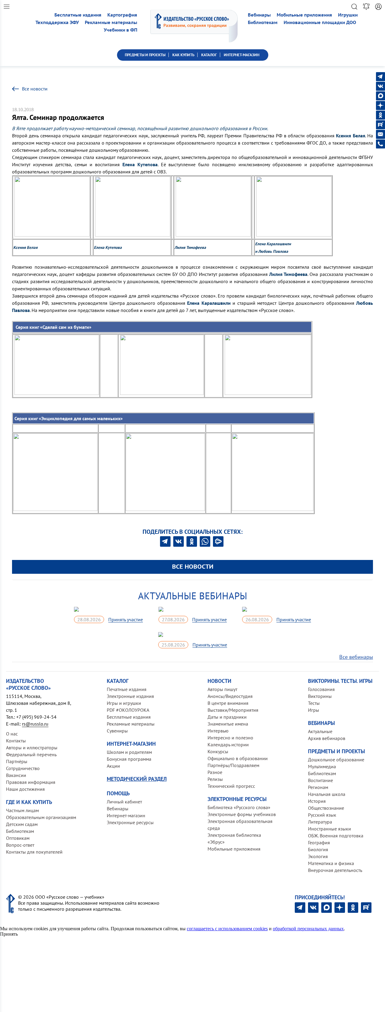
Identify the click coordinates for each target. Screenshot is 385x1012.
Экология (318, 856)
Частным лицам (22, 810)
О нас (12, 734)
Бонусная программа (129, 759)
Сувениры (117, 731)
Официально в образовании (238, 758)
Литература (320, 822)
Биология (318, 849)
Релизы (215, 779)
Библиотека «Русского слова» (239, 807)
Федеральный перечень (31, 754)
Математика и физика (331, 863)
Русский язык (322, 815)
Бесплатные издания (77, 15)
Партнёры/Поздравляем (233, 765)
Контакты (16, 741)
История (317, 801)
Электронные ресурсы (130, 822)
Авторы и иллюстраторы (31, 747)
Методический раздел (137, 778)
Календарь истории (228, 744)
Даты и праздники (227, 717)
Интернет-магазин (126, 815)
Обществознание (326, 808)
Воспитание (320, 780)
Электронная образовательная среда (240, 824)
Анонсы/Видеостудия (230, 696)
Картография (122, 15)
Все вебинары (356, 656)
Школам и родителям (129, 752)
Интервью (218, 731)
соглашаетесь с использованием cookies (227, 928)
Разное (215, 772)
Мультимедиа (322, 766)
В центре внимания (228, 703)
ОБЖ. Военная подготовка (335, 836)
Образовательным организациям (41, 817)
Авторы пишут (222, 689)
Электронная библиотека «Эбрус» (234, 838)
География (319, 842)
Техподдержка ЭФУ (57, 22)
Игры (313, 710)
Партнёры (16, 761)
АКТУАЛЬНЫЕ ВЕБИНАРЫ (192, 595)
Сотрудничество (23, 768)
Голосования (321, 689)
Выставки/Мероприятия (233, 710)
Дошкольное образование (336, 760)
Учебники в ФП (120, 30)
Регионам (318, 787)
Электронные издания (130, 696)
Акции (113, 766)
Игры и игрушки (124, 703)
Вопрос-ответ (20, 845)
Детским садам (22, 824)
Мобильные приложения (304, 15)
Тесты (314, 703)
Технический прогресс (231, 786)
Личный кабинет (124, 802)
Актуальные (320, 731)
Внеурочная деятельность (335, 870)
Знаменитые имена (228, 724)
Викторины (320, 696)
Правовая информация (30, 782)
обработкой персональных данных (308, 928)
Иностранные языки (329, 829)
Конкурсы (218, 751)
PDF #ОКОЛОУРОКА (128, 710)
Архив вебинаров (326, 738)
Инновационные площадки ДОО (320, 22)
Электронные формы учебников (242, 814)
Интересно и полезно (230, 738)
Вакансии (16, 775)
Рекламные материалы (111, 22)
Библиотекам (263, 22)
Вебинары (259, 15)
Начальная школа (326, 794)
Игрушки (348, 15)
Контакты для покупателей (34, 852)
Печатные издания (126, 689)
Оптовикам (17, 838)
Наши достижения (25, 789)
